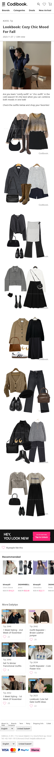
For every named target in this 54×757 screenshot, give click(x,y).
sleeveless (37, 587)
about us (4, 723)
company (11, 725)
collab (48, 723)
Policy (28, 723)
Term (21, 723)
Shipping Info (38, 723)
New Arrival (45, 10)
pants (50, 587)
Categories (19, 10)
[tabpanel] (9, 576)
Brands (6, 10)
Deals (32, 10)
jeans (20, 587)
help (3, 725)
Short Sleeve (8, 587)
